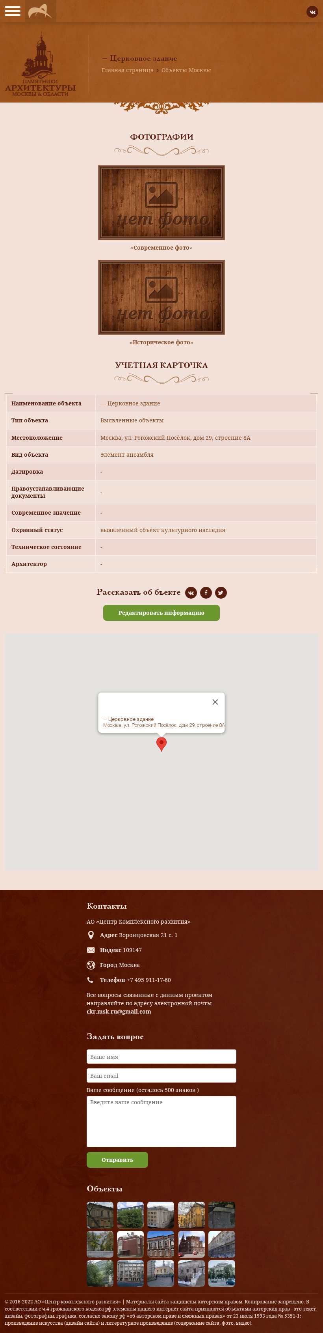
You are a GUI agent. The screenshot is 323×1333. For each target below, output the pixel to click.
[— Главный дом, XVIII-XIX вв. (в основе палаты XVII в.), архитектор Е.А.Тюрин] (100, 1215)
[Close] (215, 702)
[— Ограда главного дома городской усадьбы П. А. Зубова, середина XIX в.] (221, 1215)
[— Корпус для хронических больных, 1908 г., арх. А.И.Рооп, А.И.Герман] (160, 1215)
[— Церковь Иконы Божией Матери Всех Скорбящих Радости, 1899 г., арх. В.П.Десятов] (191, 1244)
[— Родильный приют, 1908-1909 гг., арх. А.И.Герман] (160, 1244)
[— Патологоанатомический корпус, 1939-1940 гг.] (130, 1244)
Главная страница (128, 70)
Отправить (117, 1159)
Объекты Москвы (186, 70)
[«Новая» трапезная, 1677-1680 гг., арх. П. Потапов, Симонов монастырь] (191, 1273)
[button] (161, 744)
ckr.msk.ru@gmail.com (119, 1011)
